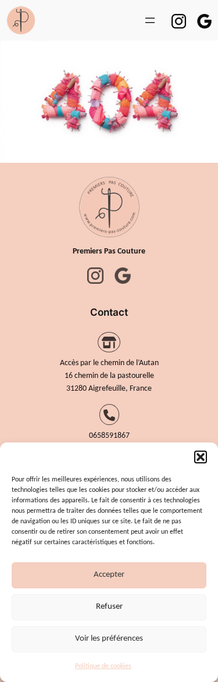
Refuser (109, 606)
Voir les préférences (109, 638)
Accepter (109, 574)
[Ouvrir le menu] (150, 20)
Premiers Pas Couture (109, 251)
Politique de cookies (103, 666)
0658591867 (109, 435)
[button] (200, 457)
